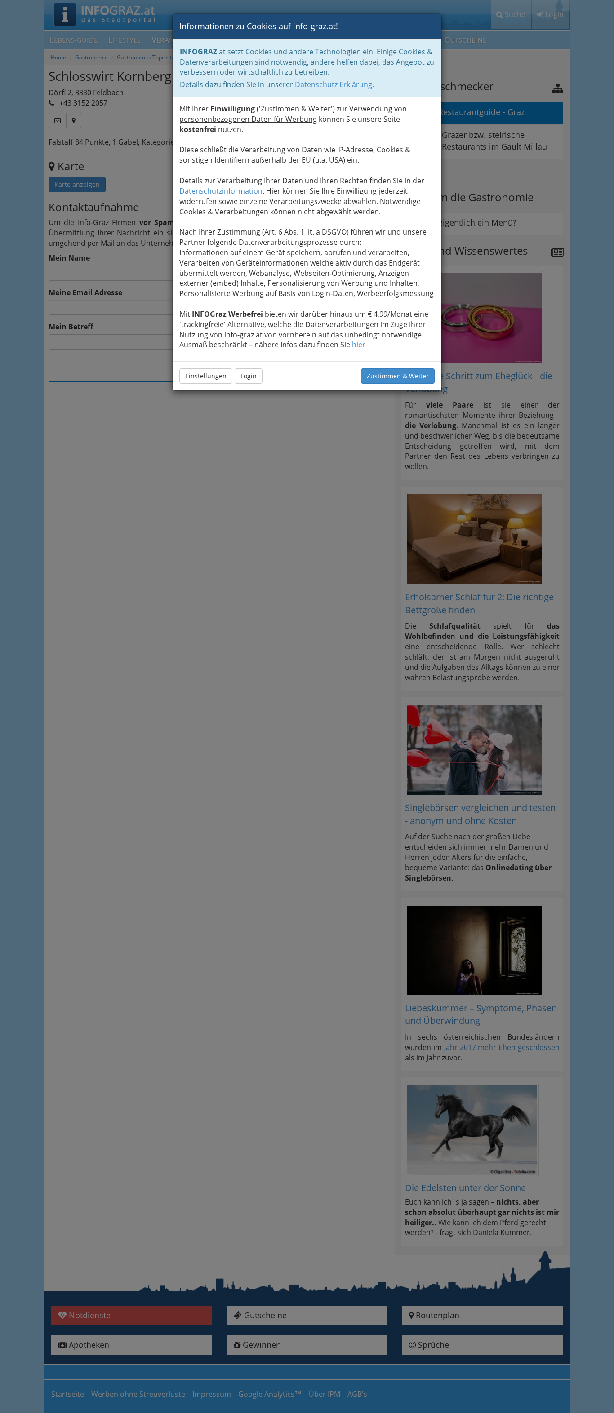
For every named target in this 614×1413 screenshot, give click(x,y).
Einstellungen (206, 376)
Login (248, 376)
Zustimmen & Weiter (398, 376)
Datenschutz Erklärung (333, 84)
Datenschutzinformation (221, 191)
